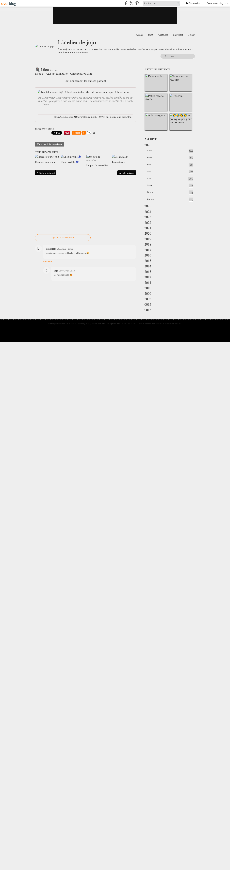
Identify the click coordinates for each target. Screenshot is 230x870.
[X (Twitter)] (131, 3)
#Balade (88, 73)
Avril (149, 178)
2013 (147, 271)
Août (149, 150)
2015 (147, 260)
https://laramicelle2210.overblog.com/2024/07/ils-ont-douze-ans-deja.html (93, 117)
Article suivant (126, 172)
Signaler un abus (116, 323)
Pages (150, 34)
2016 (147, 255)
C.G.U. (130, 323)
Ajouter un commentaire (63, 237)
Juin (149, 164)
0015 (147, 304)
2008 (147, 299)
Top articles (92, 323)
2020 (147, 233)
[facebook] (126, 3)
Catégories (163, 34)
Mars (149, 185)
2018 (147, 244)
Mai (149, 171)
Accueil (139, 34)
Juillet (150, 157)
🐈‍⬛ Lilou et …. (46, 69)
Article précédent (46, 172)
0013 (147, 310)
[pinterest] (137, 3)
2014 (147, 266)
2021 (147, 228)
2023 (147, 217)
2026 (147, 145)
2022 (147, 222)
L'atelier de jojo (77, 42)
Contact (191, 34)
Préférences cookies (173, 323)
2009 (147, 293)
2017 (147, 250)
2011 (147, 282)
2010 (147, 288)
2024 (147, 211)
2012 (147, 277)
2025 (147, 206)
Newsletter (178, 34)
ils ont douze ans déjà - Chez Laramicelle (109, 91)
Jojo (63, 323)
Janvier (151, 199)
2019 (147, 239)
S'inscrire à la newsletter (50, 144)
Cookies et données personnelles (149, 323)
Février (150, 192)
